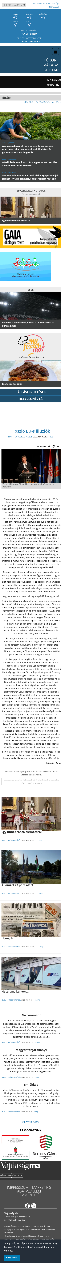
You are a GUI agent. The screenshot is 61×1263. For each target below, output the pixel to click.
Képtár (51, 70)
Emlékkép (31, 1085)
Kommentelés (29, 1195)
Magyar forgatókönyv (31, 1050)
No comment (31, 1015)
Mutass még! (30, 1122)
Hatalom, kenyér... (15, 991)
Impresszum (54, 80)
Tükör (50, 60)
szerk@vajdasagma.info (20, 1216)
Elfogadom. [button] (12, 1257)
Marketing (53, 85)
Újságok (7, 938)
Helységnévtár (32, 399)
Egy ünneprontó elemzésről (21, 832)
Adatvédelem (29, 1191)
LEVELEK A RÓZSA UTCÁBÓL (20, 437)
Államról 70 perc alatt (17, 885)
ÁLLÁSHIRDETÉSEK (31, 392)
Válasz (51, 65)
